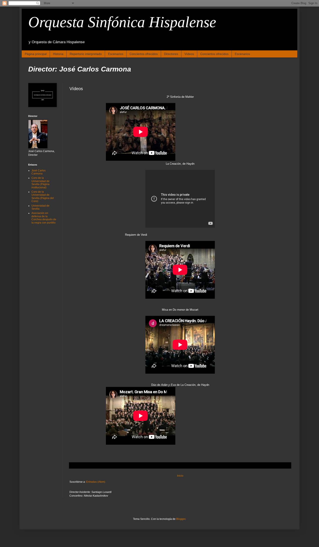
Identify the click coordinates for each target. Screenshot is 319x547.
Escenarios (115, 54)
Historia (58, 54)
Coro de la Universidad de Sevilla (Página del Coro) (42, 196)
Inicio (180, 475)
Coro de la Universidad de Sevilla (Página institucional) (40, 182)
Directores (171, 54)
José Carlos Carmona (38, 172)
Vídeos (189, 54)
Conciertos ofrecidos (144, 54)
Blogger (180, 518)
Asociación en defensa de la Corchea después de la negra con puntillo (43, 218)
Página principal (36, 54)
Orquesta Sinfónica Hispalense (122, 22)
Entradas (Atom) (95, 481)
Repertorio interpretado (86, 54)
